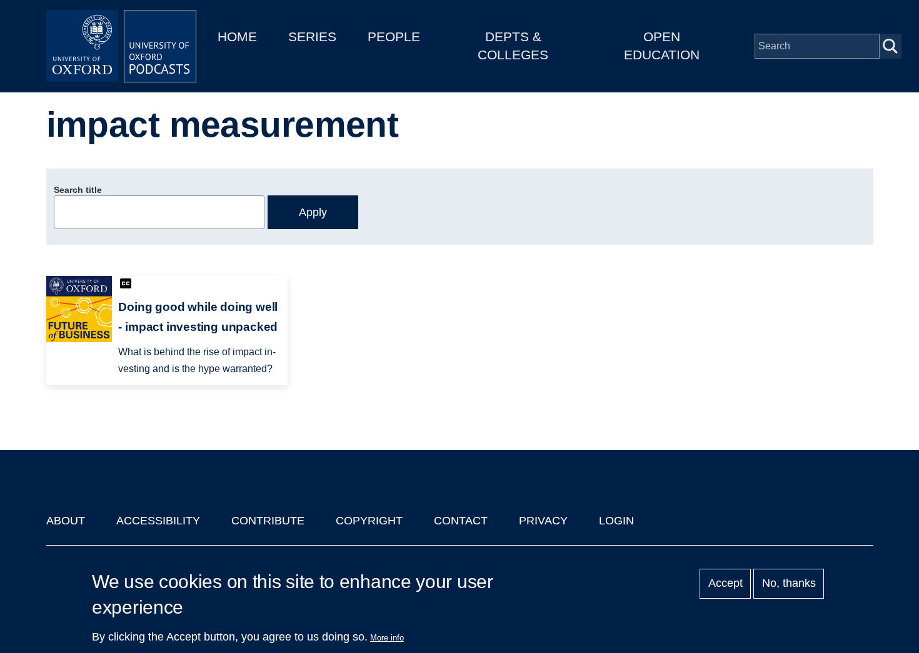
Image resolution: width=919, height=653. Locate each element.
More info (387, 637)
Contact (461, 520)
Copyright (369, 520)
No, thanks (789, 583)
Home (237, 36)
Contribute (267, 520)
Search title (78, 190)
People (394, 36)
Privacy (543, 520)
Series (312, 36)
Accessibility (158, 520)
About (65, 520)
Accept (725, 583)
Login (616, 520)
